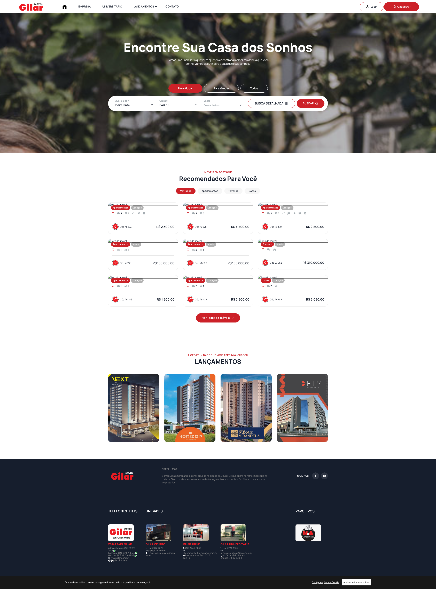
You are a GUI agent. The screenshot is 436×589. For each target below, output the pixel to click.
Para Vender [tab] (221, 88)
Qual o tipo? (122, 100)
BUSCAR (308, 103)
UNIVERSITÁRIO (112, 6)
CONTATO (172, 6)
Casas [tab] (252, 190)
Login (374, 7)
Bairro (207, 100)
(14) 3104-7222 (155, 548)
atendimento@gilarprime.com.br (200, 553)
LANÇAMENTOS (144, 6)
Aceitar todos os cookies (356, 582)
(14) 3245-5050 (193, 548)
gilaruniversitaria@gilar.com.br (236, 553)
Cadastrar (403, 7)
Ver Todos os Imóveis (216, 318)
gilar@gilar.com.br (157, 550)
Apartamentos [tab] (210, 190)
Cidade (163, 100)
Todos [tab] (254, 88)
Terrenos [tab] (233, 190)
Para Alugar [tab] (185, 88)
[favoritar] (113, 213)
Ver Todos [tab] (185, 190)
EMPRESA (84, 6)
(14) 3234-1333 (230, 548)
